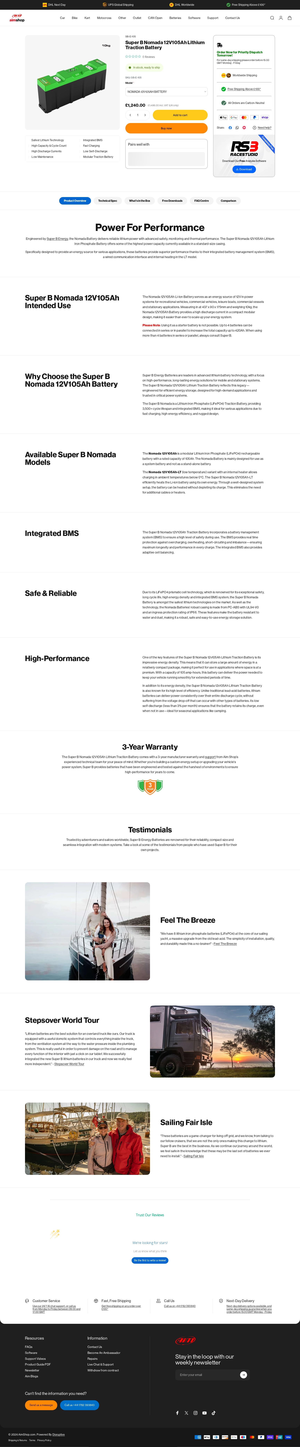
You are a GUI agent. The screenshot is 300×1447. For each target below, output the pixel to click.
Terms (32, 1440)
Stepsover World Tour (69, 1064)
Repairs (93, 1358)
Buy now (166, 128)
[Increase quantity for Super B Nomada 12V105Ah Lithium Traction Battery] (146, 115)
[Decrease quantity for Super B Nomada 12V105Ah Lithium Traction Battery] (130, 115)
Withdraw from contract (103, 1370)
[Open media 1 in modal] (72, 82)
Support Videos (35, 1358)
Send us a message (41, 1405)
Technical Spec (107, 200)
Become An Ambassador (104, 1352)
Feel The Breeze (225, 943)
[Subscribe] (243, 1374)
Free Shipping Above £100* (248, 4)
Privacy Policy (44, 1440)
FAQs (28, 1347)
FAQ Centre (201, 200)
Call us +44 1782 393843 (79, 1405)
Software (31, 1352)
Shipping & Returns (17, 1440)
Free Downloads (172, 200)
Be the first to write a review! (150, 1260)
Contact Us (95, 1347)
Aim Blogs (31, 1376)
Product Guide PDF (38, 1364)
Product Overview (75, 200)
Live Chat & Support (101, 1364)
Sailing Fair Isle (194, 1156)
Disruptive (58, 1434)
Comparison (228, 200)
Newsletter (32, 1370)
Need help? (264, 127)
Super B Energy (57, 239)
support (210, 757)
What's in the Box (139, 200)
